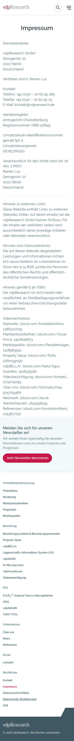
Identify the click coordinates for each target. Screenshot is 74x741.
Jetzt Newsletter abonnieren (27, 458)
